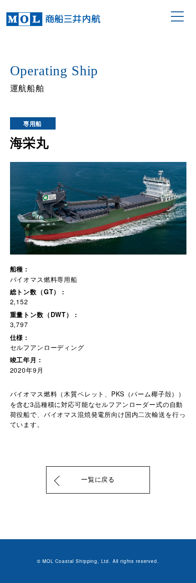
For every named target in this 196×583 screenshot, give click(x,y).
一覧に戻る (98, 479)
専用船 (32, 123)
